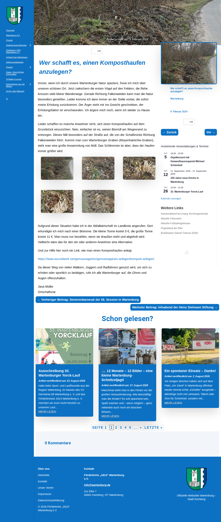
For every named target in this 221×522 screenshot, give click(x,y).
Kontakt (42, 481)
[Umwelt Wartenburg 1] (98, 202)
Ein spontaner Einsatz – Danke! (190, 371)
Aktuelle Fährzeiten (171, 218)
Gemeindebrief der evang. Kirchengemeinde (184, 213)
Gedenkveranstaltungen (16, 45)
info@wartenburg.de (97, 485)
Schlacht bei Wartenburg (16, 57)
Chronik (9, 40)
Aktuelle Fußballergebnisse (175, 223)
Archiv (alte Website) (15, 91)
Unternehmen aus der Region (15, 85)
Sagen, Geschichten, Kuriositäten (15, 73)
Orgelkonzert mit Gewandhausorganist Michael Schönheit (187, 161)
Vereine (9, 67)
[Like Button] (94, 51)
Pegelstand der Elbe (172, 228)
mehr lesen (47, 411)
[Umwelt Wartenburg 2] (57, 202)
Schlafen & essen (13, 79)
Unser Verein (46, 487)
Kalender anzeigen (171, 198)
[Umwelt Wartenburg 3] (139, 169)
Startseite (10, 30)
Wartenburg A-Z (13, 35)
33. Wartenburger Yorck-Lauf (186, 191)
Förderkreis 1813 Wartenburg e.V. (13, 51)
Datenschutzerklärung (51, 500)
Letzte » (153, 427)
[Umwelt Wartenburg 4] (98, 169)
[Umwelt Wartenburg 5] (57, 169)
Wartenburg (176, 98)
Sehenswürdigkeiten (14, 62)
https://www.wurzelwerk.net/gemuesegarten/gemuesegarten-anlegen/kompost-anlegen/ (96, 259)
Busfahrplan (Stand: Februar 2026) (179, 233)
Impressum (44, 494)
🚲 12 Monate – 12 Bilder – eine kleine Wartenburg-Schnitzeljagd (127, 375)
